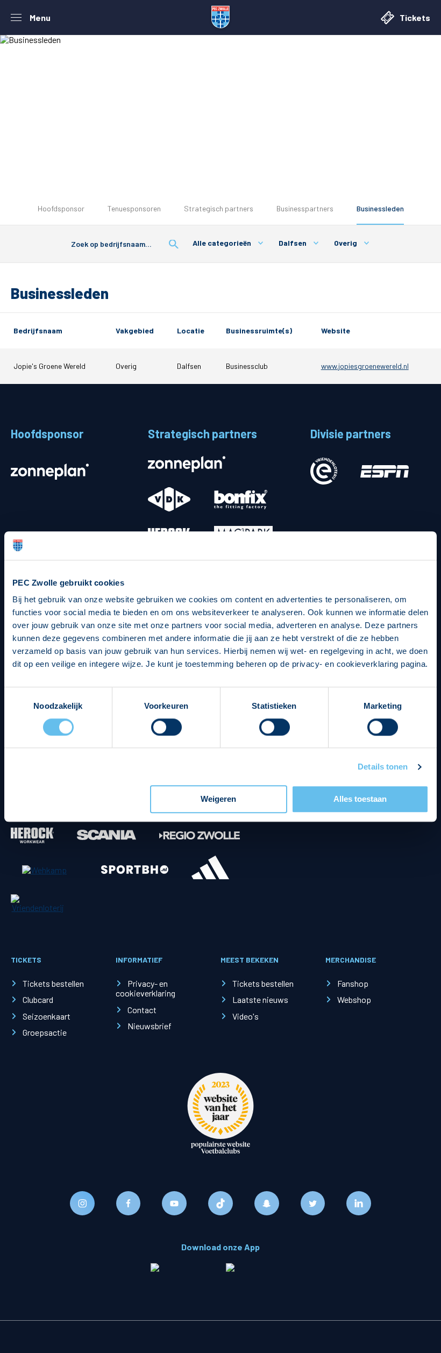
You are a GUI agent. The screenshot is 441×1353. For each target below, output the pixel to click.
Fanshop (352, 983)
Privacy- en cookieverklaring (145, 988)
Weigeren (218, 799)
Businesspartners (304, 208)
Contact (142, 1010)
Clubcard (38, 999)
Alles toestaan (360, 799)
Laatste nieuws (260, 999)
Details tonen (383, 766)
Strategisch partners (218, 208)
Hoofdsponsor (61, 208)
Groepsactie (45, 1032)
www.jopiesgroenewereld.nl (365, 366)
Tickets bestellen (53, 983)
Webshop (354, 999)
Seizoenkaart (46, 1016)
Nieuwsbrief (149, 1026)
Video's (245, 1016)
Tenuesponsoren (134, 208)
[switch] (166, 727)
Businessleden (380, 208)
